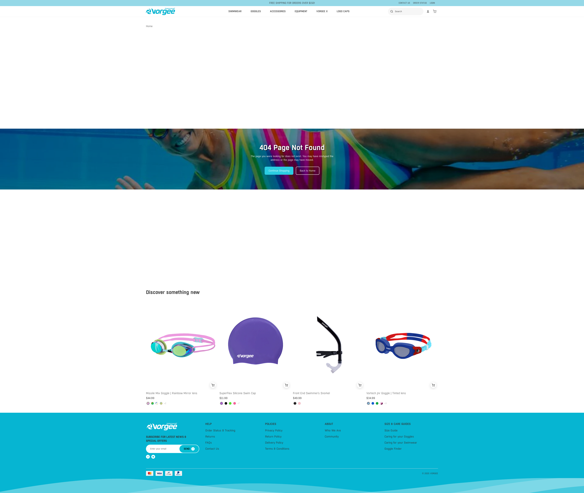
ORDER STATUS (420, 3)
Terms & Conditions (277, 448)
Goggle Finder (393, 448)
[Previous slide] (147, 345)
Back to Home (307, 170)
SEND (187, 448)
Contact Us (212, 448)
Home (149, 26)
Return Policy (273, 436)
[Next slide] (216, 345)
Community (332, 436)
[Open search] (406, 11)
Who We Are (333, 430)
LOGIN (432, 3)
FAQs (208, 442)
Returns (210, 436)
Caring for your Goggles (399, 436)
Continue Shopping (279, 170)
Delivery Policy (274, 442)
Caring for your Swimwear (400, 442)
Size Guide (391, 430)
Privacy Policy (273, 430)
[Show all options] (165, 403)
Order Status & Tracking (220, 430)
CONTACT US (404, 3)
